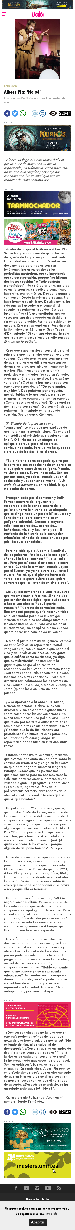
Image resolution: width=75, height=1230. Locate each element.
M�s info (51, 1214)
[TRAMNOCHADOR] (37, 203)
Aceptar (37, 1222)
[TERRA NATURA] (37, 232)
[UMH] (37, 1164)
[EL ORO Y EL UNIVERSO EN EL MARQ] (37, 1136)
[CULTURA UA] (37, 1015)
